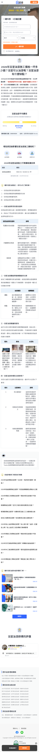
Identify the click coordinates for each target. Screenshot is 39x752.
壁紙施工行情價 (15, 681)
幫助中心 (15, 728)
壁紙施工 (19, 717)
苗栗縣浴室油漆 (15, 696)
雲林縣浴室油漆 (6, 696)
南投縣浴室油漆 (24, 696)
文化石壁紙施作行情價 (26, 681)
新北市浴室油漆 (15, 688)
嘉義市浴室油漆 (24, 699)
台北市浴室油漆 (6, 688)
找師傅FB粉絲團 (17, 732)
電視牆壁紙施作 (9, 715)
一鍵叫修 (34, 2)
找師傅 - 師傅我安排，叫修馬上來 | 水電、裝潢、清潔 (19, 2)
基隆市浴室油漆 (24, 691)
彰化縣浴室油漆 (24, 694)
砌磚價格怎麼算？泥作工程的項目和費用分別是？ (17, 505)
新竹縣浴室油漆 (15, 691)
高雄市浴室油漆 (15, 699)
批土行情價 (5, 675)
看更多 (19, 616)
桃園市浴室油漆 (24, 688)
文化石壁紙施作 (26, 717)
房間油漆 (13, 717)
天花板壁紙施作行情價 (27, 675)
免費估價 (24, 748)
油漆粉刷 (34, 715)
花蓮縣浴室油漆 (6, 704)
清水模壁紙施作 (6, 717)
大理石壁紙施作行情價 (8, 678)
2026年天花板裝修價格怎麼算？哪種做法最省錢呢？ (18, 543)
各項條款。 (17, 51)
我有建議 (23, 728)
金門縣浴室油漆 (24, 704)
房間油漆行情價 (6, 681)
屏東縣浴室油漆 (15, 702)
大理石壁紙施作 (27, 715)
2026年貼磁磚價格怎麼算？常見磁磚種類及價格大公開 (19, 489)
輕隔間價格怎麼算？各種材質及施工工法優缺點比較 (18, 511)
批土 (3, 715)
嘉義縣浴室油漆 (6, 702)
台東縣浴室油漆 (24, 702)
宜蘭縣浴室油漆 (6, 694)
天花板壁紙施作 (18, 715)
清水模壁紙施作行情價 (30, 678)
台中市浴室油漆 (15, 694)
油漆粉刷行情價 (19, 678)
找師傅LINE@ (22, 732)
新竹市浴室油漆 (6, 691)
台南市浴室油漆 (6, 699)
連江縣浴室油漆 (6, 707)
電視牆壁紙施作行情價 (15, 675)
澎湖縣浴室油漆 (15, 704)
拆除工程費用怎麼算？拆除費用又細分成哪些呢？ (17, 518)
